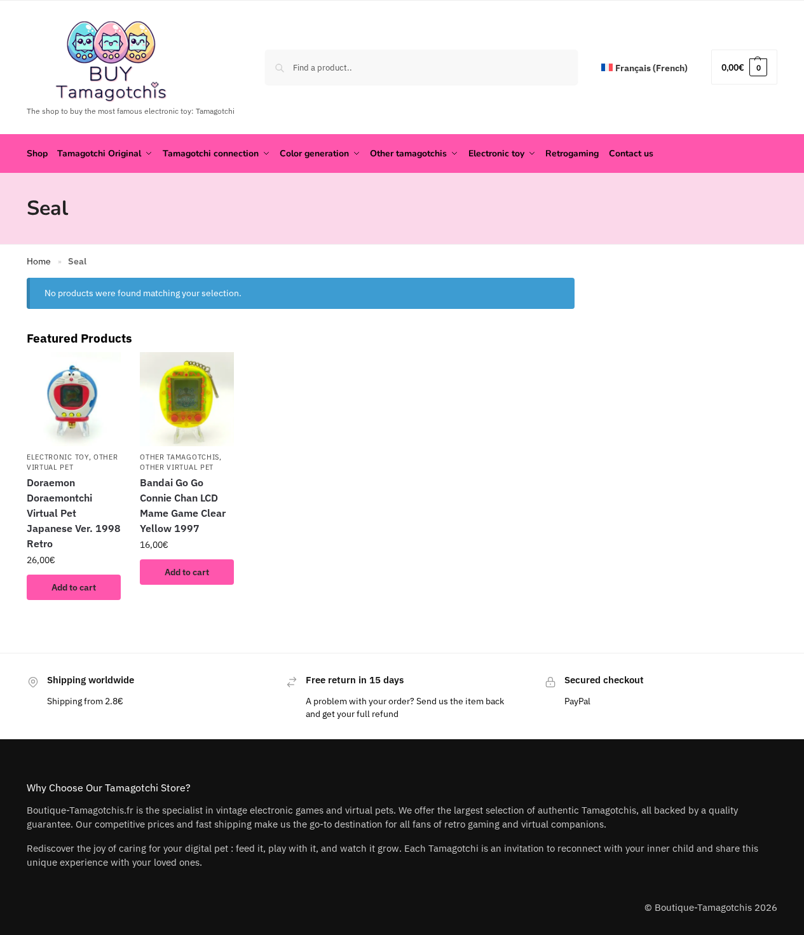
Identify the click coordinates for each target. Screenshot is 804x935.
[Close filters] (578, 286)
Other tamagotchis (179, 457)
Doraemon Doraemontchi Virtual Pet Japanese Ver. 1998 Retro (74, 513)
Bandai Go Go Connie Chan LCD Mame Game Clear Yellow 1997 (183, 505)
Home (39, 261)
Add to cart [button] (73, 587)
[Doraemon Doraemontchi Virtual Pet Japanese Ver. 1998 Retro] (74, 399)
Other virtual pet (177, 467)
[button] (744, 67)
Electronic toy (58, 457)
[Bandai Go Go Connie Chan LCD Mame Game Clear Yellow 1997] (187, 399)
